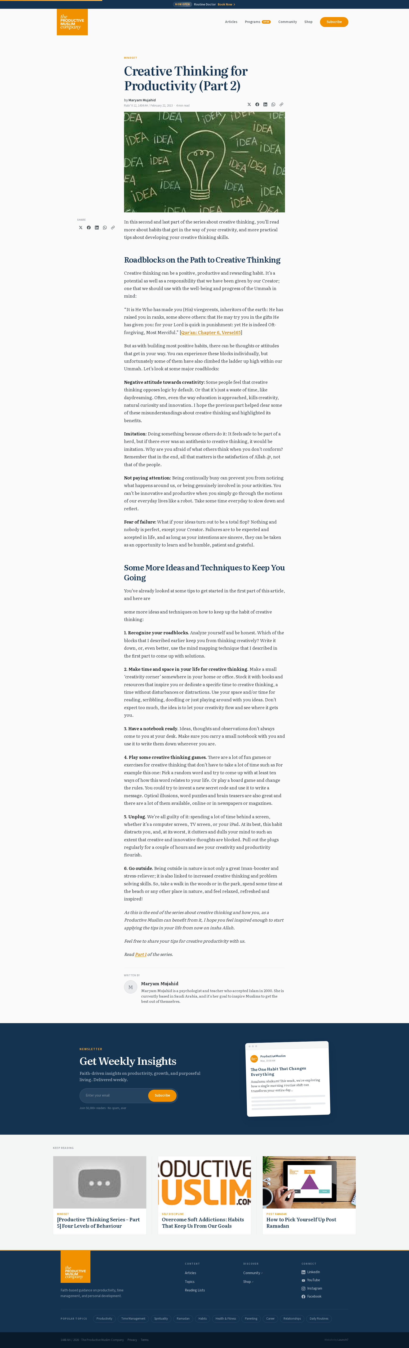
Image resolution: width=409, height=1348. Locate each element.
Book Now (225, 4)
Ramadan (183, 1319)
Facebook (314, 1296)
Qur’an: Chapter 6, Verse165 (211, 332)
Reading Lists (195, 1290)
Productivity (104, 1319)
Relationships (292, 1319)
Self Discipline (173, 1214)
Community (287, 21)
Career (270, 1319)
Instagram (314, 1288)
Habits (203, 1319)
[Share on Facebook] (257, 104)
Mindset (130, 58)
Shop (308, 21)
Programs (257, 21)
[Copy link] (281, 104)
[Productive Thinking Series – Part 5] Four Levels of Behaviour (98, 1222)
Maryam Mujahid (142, 100)
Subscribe (334, 21)
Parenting (251, 1319)
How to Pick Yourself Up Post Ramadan (301, 1222)
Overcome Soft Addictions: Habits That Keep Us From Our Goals (203, 1222)
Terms (144, 1340)
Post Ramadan (277, 1214)
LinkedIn (313, 1272)
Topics (190, 1281)
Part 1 (140, 954)
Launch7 (343, 1340)
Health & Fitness (226, 1319)
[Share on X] (249, 104)
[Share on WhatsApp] (273, 104)
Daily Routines (319, 1319)
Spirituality (161, 1319)
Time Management (133, 1319)
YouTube (313, 1280)
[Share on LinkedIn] (265, 104)
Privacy (132, 1340)
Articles (231, 21)
